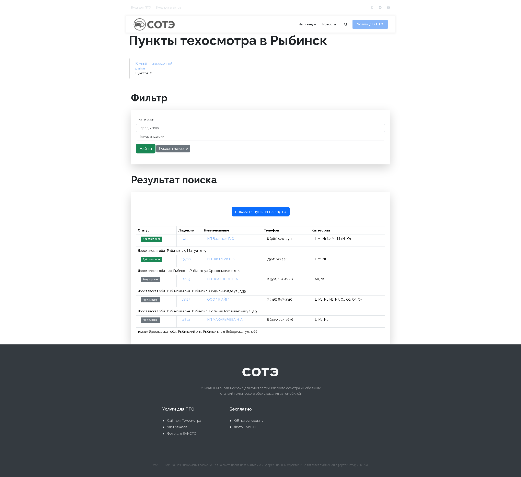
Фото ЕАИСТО (245, 427)
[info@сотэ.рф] (388, 7)
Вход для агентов (168, 7)
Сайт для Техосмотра (184, 421)
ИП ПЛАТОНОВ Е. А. (223, 279)
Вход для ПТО (141, 7)
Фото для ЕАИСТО (182, 434)
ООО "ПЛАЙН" (218, 299)
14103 (186, 239)
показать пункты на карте (260, 211)
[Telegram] (380, 7)
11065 (186, 279)
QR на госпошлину (248, 421)
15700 (186, 259)
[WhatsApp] (372, 7)
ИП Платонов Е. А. (221, 259)
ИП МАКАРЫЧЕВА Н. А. (225, 320)
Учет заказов (177, 427)
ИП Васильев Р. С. (220, 239)
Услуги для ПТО (370, 24)
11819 (186, 320)
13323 (186, 299)
